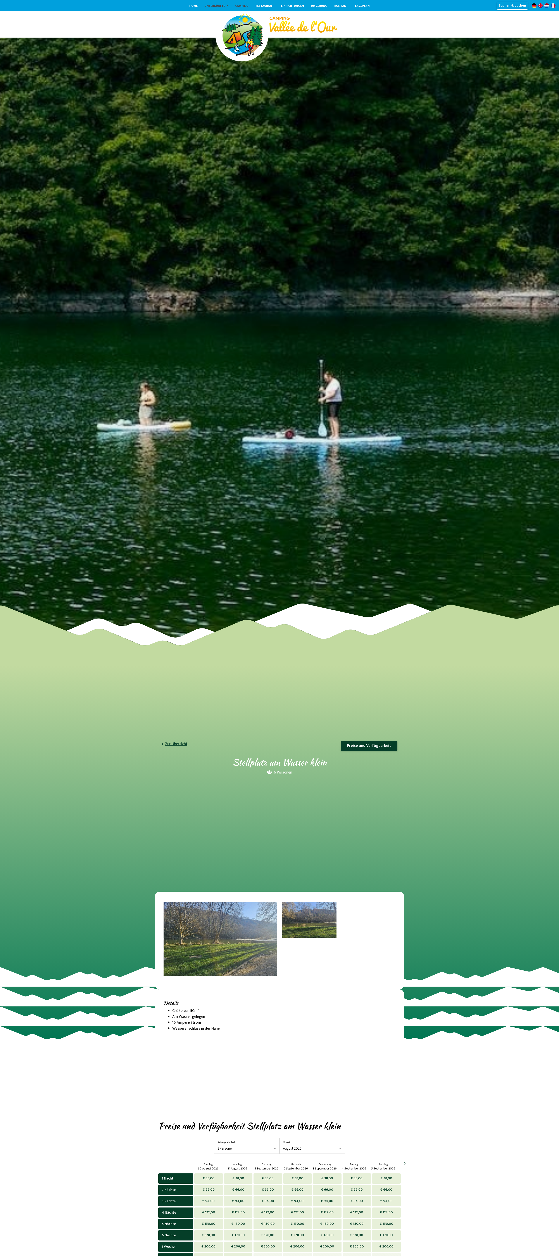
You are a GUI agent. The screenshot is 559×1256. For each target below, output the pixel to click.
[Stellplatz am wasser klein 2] (309, 920)
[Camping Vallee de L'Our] (243, 34)
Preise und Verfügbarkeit (369, 745)
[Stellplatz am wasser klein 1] (220, 939)
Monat (286, 1142)
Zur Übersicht (176, 744)
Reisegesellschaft (226, 1142)
